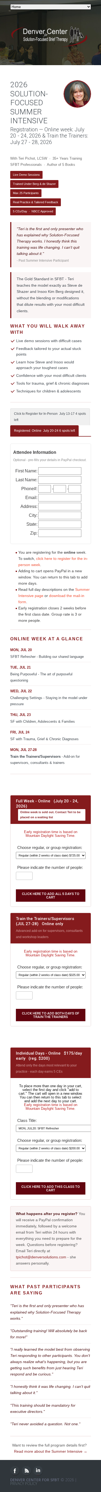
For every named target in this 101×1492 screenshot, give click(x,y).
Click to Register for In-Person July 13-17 (50, 417)
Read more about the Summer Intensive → (50, 1451)
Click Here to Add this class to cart (50, 1188)
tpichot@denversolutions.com (41, 1257)
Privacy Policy (23, 1483)
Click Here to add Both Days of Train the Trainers (50, 1015)
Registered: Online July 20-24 (44, 431)
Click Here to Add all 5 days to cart (50, 895)
